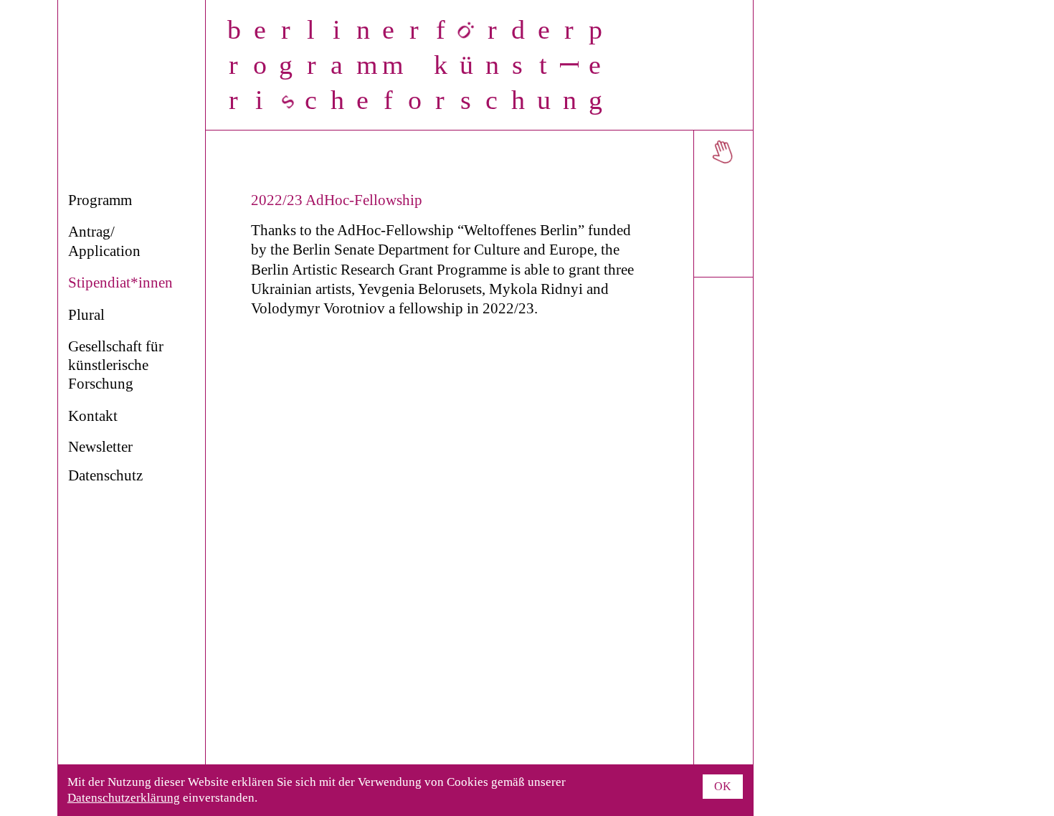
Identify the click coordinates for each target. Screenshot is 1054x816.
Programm (100, 200)
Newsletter (100, 446)
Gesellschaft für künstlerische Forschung (115, 365)
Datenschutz (105, 475)
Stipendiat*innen (120, 282)
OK (722, 786)
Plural (86, 314)
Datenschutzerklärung (123, 798)
